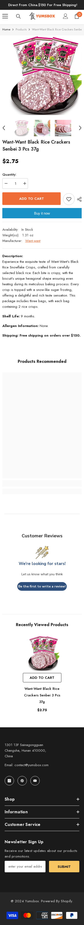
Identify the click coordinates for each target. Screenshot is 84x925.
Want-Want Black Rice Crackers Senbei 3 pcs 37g (42, 695)
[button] (3, 127)
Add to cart (31, 198)
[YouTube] (35, 780)
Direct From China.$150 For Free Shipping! (42, 4)
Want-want (32, 240)
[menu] (5, 16)
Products (21, 29)
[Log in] (65, 16)
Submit (64, 866)
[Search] (18, 16)
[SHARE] (78, 199)
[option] (42, 75)
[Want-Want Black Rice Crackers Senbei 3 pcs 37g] (42, 653)
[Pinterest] (22, 780)
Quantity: (9, 174)
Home (6, 29)
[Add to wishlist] (69, 199)
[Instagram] (9, 780)
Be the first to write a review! (42, 586)
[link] (42, 483)
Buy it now (42, 213)
